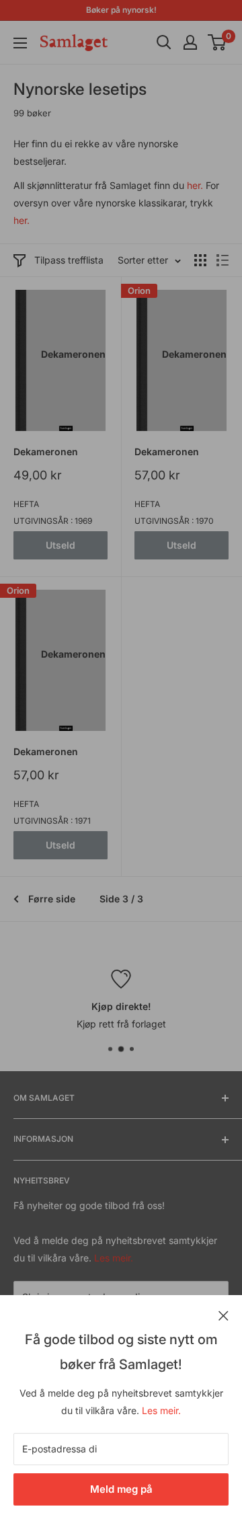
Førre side (51, 898)
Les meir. (161, 1410)
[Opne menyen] (20, 43)
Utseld (60, 545)
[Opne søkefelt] (164, 42)
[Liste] (222, 260)
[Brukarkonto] (190, 42)
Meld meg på (121, 1489)
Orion (139, 290)
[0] (217, 42)
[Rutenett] (200, 260)
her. (195, 185)
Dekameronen (45, 451)
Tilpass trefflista (69, 260)
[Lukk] (223, 1314)
